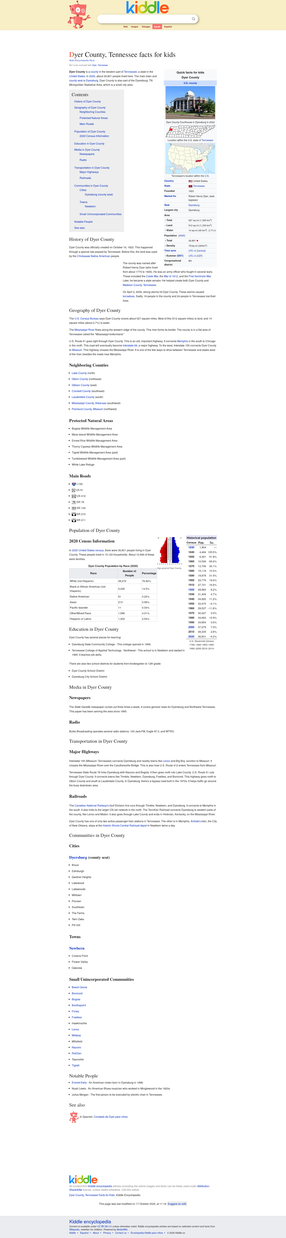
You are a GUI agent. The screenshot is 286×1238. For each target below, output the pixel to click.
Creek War (152, 276)
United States (77, 76)
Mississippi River (84, 330)
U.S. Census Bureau (86, 318)
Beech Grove (79, 987)
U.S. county (190, 83)
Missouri (77, 350)
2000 (191, 627)
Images (134, 26)
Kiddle (72, 1232)
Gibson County (80, 385)
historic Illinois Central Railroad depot (125, 825)
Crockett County (81, 391)
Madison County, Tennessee (139, 285)
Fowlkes (77, 1017)
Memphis (182, 341)
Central (201, 250)
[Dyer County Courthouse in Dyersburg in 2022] (190, 102)
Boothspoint (79, 1005)
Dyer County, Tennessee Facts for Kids (92, 1195)
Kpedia (157, 26)
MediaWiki (122, 1229)
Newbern (76, 948)
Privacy (107, 1232)
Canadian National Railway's (91, 805)
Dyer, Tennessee (100, 65)
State (167, 185)
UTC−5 (192, 255)
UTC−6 (192, 250)
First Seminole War (200, 276)
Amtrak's (196, 821)
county (94, 72)
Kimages (146, 26)
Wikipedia (74, 1229)
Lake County (79, 373)
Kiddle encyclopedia (100, 1186)
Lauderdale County (83, 397)
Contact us (120, 1232)
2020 (181, 235)
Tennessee (207, 140)
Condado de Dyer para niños (111, 1116)
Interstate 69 (130, 345)
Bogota (76, 999)
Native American (100, 256)
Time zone (170, 250)
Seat (166, 204)
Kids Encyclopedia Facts (82, 60)
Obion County (80, 379)
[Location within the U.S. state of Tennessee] (190, 130)
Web (125, 26)
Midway (76, 1035)
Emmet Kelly (79, 1082)
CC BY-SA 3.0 (104, 1226)
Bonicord (77, 993)
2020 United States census (88, 550)
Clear (187, 19)
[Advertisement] (142, 39)
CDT (199, 255)
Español (168, 26)
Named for (170, 196)
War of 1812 (171, 276)
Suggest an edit (177, 1203)
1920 (191, 589)
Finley (75, 1011)
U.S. (207, 175)
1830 (191, 547)
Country (169, 180)
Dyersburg (194, 205)
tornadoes (129, 296)
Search (193, 19)
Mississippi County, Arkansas (89, 403)
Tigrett (75, 1065)
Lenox (166, 761)
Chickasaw (83, 256)
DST (180, 255)
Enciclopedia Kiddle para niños (147, 1232)
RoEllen (76, 1053)
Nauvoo (76, 1047)
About (96, 1232)
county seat (76, 80)
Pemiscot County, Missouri (87, 409)
